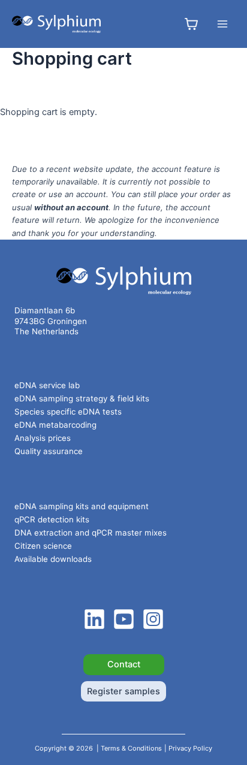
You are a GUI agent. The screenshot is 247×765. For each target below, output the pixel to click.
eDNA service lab (47, 385)
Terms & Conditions (131, 748)
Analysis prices (42, 438)
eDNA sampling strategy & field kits (81, 398)
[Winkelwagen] (191, 23)
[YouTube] (124, 619)
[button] (123, 664)
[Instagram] (153, 619)
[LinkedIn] (94, 619)
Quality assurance (48, 451)
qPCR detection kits (51, 519)
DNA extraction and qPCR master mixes (90, 532)
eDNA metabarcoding (55, 425)
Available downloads (53, 559)
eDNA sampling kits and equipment (81, 506)
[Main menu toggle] (222, 24)
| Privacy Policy (188, 748)
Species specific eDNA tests (68, 411)
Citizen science (43, 546)
